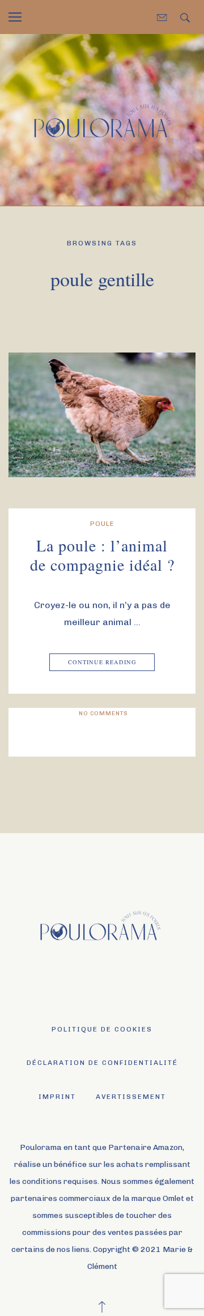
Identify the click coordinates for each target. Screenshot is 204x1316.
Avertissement (131, 1097)
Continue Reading (102, 662)
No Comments (103, 713)
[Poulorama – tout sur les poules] (102, 119)
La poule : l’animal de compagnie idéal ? (102, 554)
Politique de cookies (102, 1029)
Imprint (57, 1097)
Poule (102, 524)
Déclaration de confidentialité (102, 1063)
